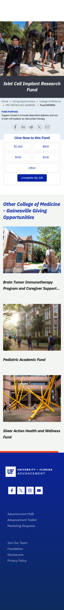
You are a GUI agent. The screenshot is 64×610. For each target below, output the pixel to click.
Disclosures (15, 554)
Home (5, 101)
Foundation (15, 549)
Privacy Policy (17, 560)
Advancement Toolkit (22, 520)
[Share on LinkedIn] (24, 128)
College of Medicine (50, 101)
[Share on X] (40, 128)
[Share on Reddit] (32, 128)
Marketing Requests (21, 526)
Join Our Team (17, 543)
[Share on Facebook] (16, 128)
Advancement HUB (20, 514)
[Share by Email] (48, 128)
